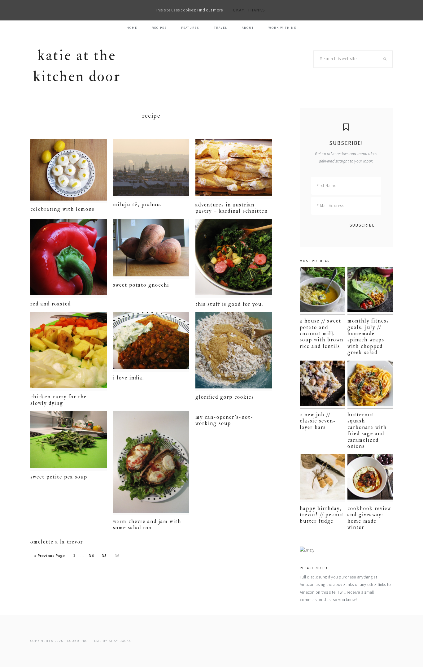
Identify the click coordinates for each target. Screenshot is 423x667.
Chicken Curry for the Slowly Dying (58, 399)
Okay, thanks (249, 10)
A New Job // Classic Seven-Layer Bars (318, 421)
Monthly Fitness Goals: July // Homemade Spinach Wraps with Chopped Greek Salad (368, 337)
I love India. (128, 378)
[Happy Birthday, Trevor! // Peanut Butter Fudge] (322, 478)
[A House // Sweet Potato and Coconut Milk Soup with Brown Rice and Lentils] (322, 291)
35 (106, 557)
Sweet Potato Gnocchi (141, 285)
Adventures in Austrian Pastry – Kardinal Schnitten (231, 207)
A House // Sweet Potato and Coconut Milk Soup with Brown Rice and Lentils (321, 333)
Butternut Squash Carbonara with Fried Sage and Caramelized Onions (367, 430)
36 (119, 557)
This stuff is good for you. (229, 304)
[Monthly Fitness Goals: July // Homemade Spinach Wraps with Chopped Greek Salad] (370, 291)
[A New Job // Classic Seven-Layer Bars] (322, 385)
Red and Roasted (50, 304)
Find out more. (210, 10)
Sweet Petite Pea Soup (58, 477)
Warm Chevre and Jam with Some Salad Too (147, 524)
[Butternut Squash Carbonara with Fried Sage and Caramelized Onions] (370, 385)
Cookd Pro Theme (84, 641)
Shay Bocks (120, 641)
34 (93, 557)
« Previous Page (49, 557)
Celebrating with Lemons (62, 209)
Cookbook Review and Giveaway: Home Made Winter (369, 518)
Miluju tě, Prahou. (137, 204)
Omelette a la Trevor (56, 542)
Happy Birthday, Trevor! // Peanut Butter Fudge (322, 514)
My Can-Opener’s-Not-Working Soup (224, 420)
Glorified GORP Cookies (224, 397)
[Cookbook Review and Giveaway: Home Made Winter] (370, 478)
